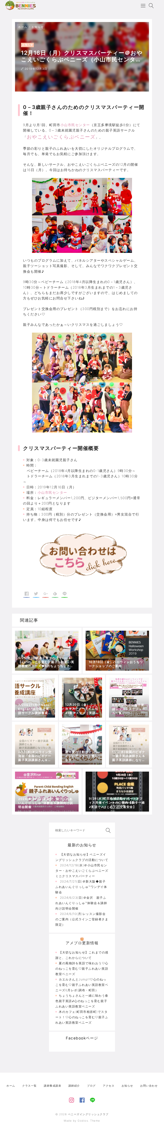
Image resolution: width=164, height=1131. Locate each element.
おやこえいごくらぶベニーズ (61, 137)
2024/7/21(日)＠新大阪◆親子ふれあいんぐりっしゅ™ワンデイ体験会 (81, 887)
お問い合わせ (149, 1085)
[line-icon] (92, 1099)
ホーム (22, 27)
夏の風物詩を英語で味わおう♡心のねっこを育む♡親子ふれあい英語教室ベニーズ (81, 968)
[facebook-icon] (82, 1099)
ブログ (91, 1085)
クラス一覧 (29, 1085)
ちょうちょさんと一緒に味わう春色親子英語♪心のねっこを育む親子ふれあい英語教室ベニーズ (81, 1001)
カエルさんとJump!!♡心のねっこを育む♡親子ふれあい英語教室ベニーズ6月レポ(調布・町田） (81, 984)
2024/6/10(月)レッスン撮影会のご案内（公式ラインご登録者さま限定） (81, 919)
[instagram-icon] (71, 1099)
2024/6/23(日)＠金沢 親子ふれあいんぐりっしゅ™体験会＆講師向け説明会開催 (81, 903)
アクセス (108, 1085)
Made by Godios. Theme (82, 1120)
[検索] (107, 830)
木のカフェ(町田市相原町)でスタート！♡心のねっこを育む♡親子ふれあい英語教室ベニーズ (81, 1017)
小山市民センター (75, 125)
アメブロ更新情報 (82, 943)
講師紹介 (74, 1085)
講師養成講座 (52, 1085)
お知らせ (38, 27)
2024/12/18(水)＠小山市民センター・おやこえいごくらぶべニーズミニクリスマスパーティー (81, 870)
